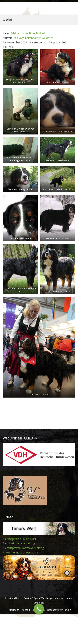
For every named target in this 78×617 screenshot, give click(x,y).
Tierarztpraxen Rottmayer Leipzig (23, 548)
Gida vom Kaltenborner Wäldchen (33, 38)
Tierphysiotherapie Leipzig (19, 543)
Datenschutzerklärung (59, 609)
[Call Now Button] (39, 609)
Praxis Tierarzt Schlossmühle (20, 552)
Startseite (14, 609)
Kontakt (26, 609)
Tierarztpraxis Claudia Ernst (19, 539)
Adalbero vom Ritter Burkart (28, 33)
